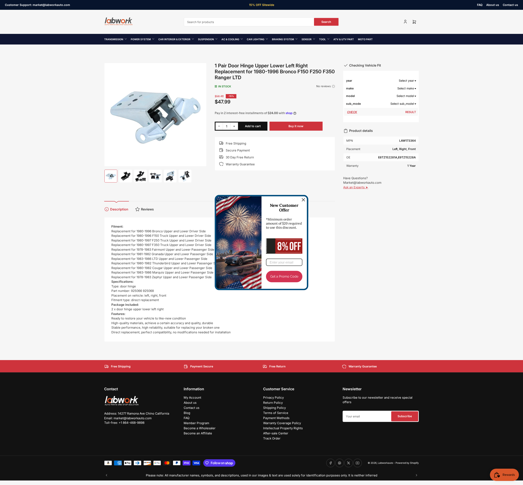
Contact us (510, 5)
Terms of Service (275, 413)
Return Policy (273, 403)
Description (119, 209)
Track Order (271, 438)
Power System (141, 39)
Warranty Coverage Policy (282, 423)
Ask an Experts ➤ (355, 187)
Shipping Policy (274, 408)
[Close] (303, 200)
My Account (192, 397)
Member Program (196, 423)
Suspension (206, 39)
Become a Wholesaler (200, 428)
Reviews (147, 209)
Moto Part (365, 39)
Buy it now (295, 126)
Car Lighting (255, 39)
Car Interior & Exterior (174, 39)
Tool (322, 39)
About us (492, 5)
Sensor (307, 39)
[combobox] (261, 21)
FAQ (480, 5)
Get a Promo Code (284, 276)
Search (326, 21)
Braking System (283, 39)
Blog (187, 413)
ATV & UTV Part (343, 39)
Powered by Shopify (407, 462)
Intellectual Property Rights (283, 428)
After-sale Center (275, 433)
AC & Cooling (230, 39)
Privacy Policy (273, 397)
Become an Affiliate (198, 433)
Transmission (113, 39)
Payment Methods (276, 418)
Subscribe (405, 416)
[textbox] (388, 80)
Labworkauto (385, 462)
